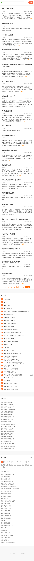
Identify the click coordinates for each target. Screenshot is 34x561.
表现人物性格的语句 (10, 323)
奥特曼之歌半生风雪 (7, 525)
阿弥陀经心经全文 (6, 515)
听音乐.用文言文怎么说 (10, 386)
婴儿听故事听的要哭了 (7, 443)
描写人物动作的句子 (10, 366)
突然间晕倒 (7, 305)
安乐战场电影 (5, 471)
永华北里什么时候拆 (8, 35)
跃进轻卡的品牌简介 (8, 273)
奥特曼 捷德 (4, 498)
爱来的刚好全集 (5, 537)
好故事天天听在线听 (7, 436)
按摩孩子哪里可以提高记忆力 (9, 486)
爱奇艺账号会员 (5, 532)
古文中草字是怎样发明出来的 (12, 332)
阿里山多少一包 (5, 503)
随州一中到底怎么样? (8, 8)
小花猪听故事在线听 (7, 434)
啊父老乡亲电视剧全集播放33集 (10, 489)
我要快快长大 (8, 299)
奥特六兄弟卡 (5, 540)
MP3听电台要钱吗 (9, 317)
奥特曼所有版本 (5, 513)
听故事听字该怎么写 (7, 419)
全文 (31, 18)
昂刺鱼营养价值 (5, 479)
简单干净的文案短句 (10, 372)
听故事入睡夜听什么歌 (7, 417)
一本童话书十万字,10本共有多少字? (14, 335)
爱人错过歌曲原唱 (6, 518)
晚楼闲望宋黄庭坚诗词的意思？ (11, 49)
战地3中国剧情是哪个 (8, 193)
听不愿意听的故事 (6, 441)
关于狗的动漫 (8, 308)
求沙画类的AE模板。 (10, 320)
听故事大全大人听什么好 (8, 409)
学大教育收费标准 (7, 111)
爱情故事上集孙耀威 (7, 491)
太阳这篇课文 (8, 380)
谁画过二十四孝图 (9, 350)
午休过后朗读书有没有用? (11, 389)
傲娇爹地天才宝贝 (6, 506)
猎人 (5, 302)
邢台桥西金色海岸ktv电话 (11, 360)
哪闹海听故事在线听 (7, 414)
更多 (31, 457)
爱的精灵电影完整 (6, 496)
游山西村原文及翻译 (8, 204)
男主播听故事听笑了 (7, 421)
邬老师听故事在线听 (7, 402)
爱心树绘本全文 (5, 476)
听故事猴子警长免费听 (7, 407)
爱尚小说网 (4, 528)
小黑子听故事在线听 (7, 429)
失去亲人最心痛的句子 (8, 96)
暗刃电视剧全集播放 (7, 481)
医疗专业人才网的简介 (8, 81)
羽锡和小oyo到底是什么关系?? (11, 248)
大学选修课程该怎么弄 (8, 135)
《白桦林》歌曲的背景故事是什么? (14, 363)
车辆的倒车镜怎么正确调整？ (10, 150)
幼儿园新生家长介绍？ (8, 23)
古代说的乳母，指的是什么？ (12, 353)
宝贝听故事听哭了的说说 (8, 424)
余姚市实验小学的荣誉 (8, 234)
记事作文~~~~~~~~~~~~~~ (12, 347)
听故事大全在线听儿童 (7, 439)
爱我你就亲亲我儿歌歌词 (8, 542)
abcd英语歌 (4, 530)
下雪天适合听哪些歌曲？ (11, 341)
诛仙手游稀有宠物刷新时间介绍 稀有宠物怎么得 (16, 219)
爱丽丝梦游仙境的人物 (7, 484)
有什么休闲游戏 (6, 125)
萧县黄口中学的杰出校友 (11, 383)
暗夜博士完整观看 (6, 493)
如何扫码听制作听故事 (7, 448)
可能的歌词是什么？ (10, 326)
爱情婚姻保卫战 (5, 523)
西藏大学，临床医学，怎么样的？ (11, 180)
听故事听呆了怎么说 (7, 404)
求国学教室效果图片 (10, 338)
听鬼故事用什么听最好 (7, 431)
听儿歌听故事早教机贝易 (8, 426)
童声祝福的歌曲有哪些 (10, 357)
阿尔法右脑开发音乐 (7, 508)
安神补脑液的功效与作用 (8, 501)
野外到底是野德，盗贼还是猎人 (11, 262)
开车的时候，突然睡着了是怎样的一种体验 (16, 311)
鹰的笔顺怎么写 (6, 165)
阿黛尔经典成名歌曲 (7, 535)
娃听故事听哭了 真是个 (7, 412)
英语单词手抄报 (8, 314)
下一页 (27, 287)
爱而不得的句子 (5, 511)
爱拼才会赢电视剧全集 (7, 474)
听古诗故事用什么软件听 (8, 446)
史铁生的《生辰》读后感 (11, 369)
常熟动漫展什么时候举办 (11, 329)
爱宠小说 (3, 520)
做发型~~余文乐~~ (9, 344)
